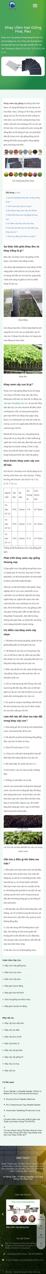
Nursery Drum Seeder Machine (20, 1099)
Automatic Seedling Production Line (23, 1110)
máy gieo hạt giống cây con (15, 403)
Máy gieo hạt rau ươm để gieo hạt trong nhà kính (22, 1228)
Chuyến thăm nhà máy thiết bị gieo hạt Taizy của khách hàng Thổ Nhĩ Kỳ (22, 1120)
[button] (35, 5)
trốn (18, 192)
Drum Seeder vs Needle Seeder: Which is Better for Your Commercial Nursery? (22, 1092)
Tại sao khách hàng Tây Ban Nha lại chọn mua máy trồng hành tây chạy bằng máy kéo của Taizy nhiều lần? (23, 1132)
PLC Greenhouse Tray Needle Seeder (23, 1105)
